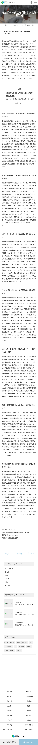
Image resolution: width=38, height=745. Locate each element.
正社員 (7, 572)
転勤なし (12, 650)
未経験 (7, 579)
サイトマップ (29, 730)
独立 (15, 646)
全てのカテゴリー (10, 569)
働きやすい (21, 646)
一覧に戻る (19, 554)
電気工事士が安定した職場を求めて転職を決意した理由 (20, 94)
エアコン (19, 650)
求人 (31, 642)
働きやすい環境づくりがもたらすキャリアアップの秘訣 (20, 100)
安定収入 (7, 585)
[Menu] (35, 2)
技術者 (6, 650)
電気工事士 (25, 642)
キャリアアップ (8, 646)
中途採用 (29, 646)
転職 (6, 575)
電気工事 (12, 642)
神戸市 (6, 642)
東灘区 (18, 642)
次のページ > (31, 554)
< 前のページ (7, 554)
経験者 (7, 582)
